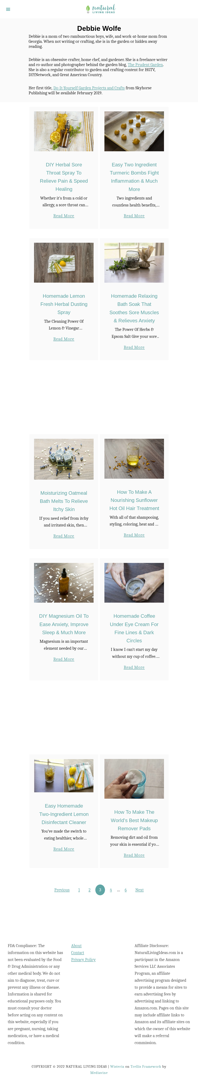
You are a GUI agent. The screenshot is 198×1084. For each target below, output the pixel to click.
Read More (63, 216)
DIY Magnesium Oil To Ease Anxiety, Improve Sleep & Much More (64, 624)
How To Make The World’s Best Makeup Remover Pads (134, 820)
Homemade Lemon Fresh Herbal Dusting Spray (63, 304)
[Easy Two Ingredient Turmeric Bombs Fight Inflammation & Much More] (134, 131)
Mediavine (99, 1073)
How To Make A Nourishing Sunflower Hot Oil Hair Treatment (134, 500)
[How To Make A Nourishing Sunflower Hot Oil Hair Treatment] (134, 459)
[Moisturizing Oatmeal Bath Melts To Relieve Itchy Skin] (64, 459)
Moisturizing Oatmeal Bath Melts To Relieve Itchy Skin (64, 501)
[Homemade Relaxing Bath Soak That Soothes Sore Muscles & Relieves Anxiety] (134, 263)
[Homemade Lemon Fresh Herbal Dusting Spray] (64, 263)
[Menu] (8, 9)
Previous (62, 889)
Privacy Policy (83, 959)
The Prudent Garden (145, 64)
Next (139, 889)
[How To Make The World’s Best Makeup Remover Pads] (134, 779)
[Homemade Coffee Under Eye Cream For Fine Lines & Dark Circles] (134, 583)
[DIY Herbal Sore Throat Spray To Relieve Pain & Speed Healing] (64, 131)
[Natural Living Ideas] (100, 8)
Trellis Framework (146, 1066)
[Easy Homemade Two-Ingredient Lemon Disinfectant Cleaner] (64, 776)
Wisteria (117, 1066)
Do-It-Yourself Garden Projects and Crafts (89, 87)
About (76, 945)
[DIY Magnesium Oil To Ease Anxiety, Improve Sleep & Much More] (64, 583)
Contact (77, 952)
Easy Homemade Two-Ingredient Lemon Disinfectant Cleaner (64, 814)
